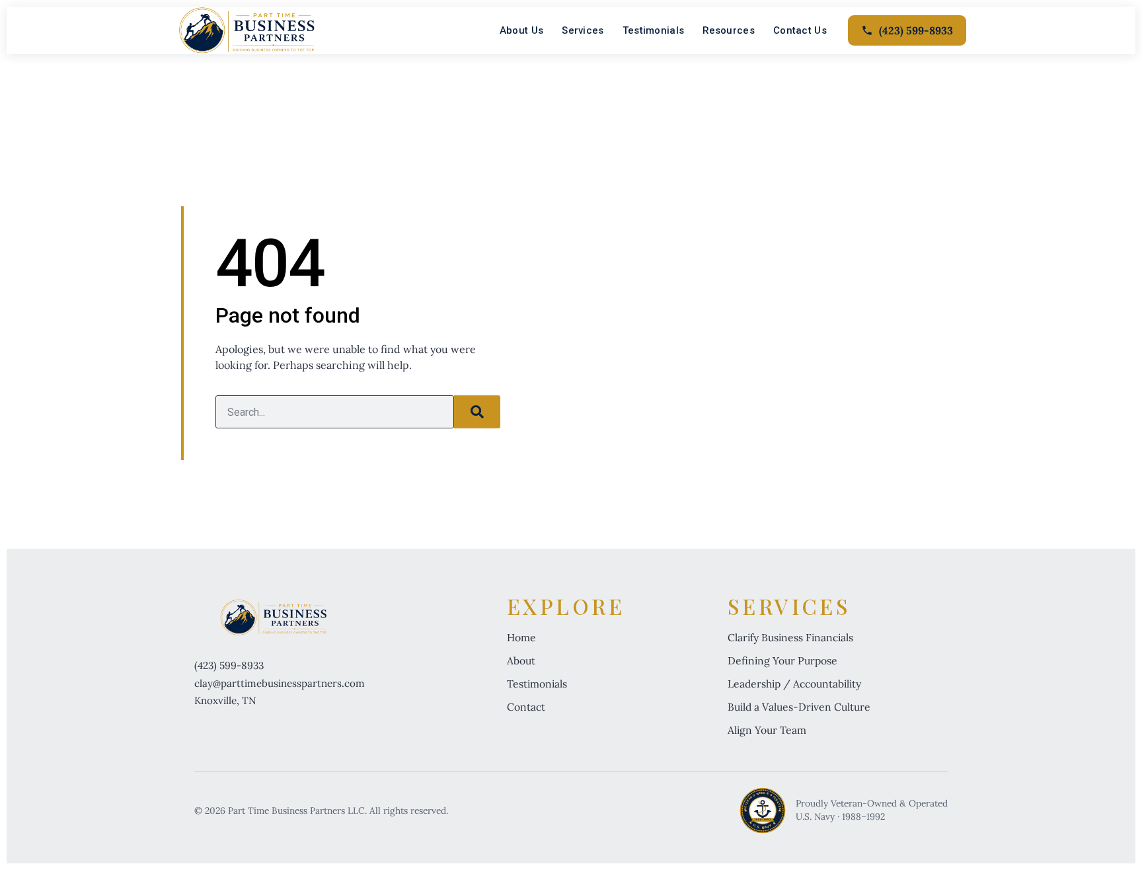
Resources (729, 30)
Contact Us (800, 30)
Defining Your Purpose (782, 660)
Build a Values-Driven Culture (799, 706)
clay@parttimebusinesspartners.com (279, 683)
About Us (521, 30)
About (521, 660)
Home (521, 637)
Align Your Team (767, 729)
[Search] (477, 411)
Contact (526, 706)
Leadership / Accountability (794, 683)
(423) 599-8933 (229, 665)
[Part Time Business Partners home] (247, 30)
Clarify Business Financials (790, 637)
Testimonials (654, 30)
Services (582, 30)
